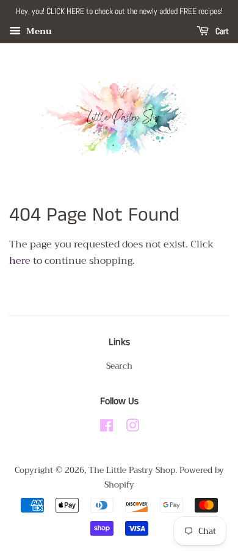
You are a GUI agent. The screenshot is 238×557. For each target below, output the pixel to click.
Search (119, 366)
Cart (221, 31)
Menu (38, 31)
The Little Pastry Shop (131, 470)
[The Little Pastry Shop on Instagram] (132, 428)
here (20, 260)
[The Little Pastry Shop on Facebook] (106, 428)
